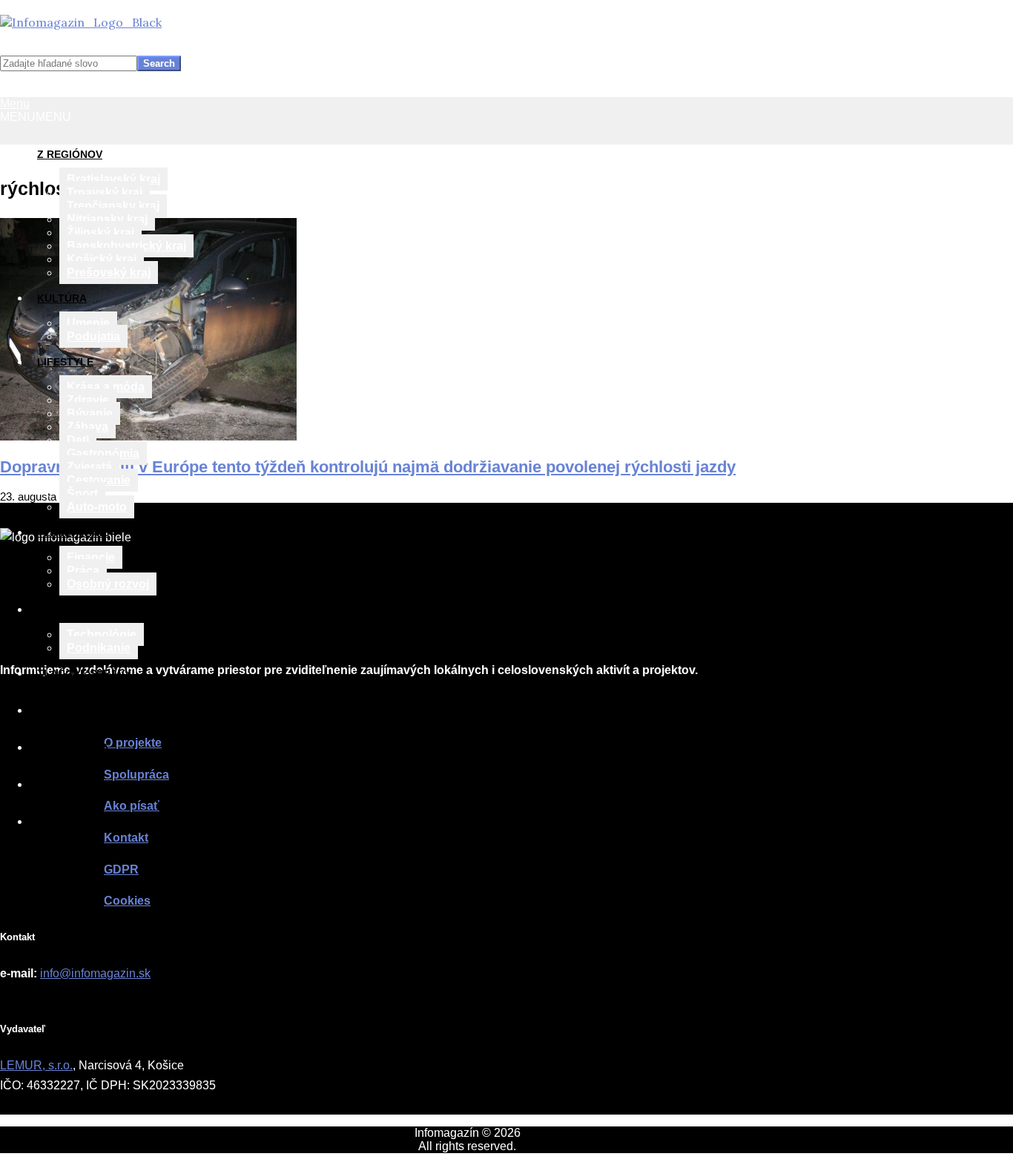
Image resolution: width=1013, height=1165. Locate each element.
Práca (83, 570)
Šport (82, 493)
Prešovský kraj (109, 272)
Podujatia (93, 336)
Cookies (127, 900)
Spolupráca (73, 747)
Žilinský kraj (100, 232)
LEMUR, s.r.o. (36, 1065)
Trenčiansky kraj (113, 205)
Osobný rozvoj (108, 584)
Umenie (88, 323)
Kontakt (62, 822)
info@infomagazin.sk (95, 973)
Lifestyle (65, 362)
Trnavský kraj (104, 192)
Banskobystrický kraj (126, 246)
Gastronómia (103, 453)
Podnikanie (99, 647)
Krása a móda (106, 386)
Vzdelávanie (73, 532)
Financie (91, 557)
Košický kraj (101, 259)
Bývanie (90, 413)
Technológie (101, 634)
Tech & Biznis (75, 609)
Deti (78, 440)
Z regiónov (69, 154)
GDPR (121, 869)
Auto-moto (97, 507)
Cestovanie (99, 480)
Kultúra (62, 298)
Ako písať (65, 785)
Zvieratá (89, 467)
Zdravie (88, 400)
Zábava (87, 426)
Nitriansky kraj (107, 219)
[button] (35, 116)
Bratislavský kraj (113, 179)
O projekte (70, 710)
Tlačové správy (84, 673)
